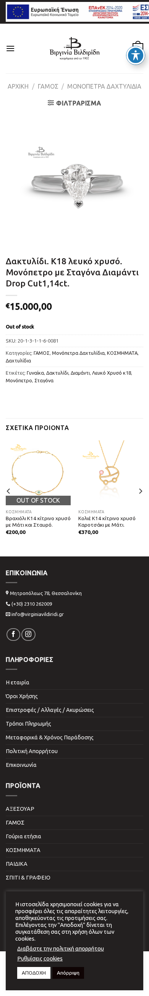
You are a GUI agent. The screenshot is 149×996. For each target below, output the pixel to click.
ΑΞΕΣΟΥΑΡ (20, 809)
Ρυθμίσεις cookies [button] (40, 958)
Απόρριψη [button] (68, 972)
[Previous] (9, 491)
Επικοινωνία (21, 765)
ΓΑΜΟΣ (48, 86)
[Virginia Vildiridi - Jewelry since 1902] (74, 48)
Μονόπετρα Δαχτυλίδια (104, 86)
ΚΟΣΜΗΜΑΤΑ (122, 353)
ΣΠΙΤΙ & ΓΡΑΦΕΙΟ (28, 878)
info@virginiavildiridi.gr (37, 614)
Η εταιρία (17, 682)
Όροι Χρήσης (22, 696)
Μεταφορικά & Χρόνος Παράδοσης (50, 737)
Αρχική (18, 86)
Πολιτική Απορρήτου (32, 751)
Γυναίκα (35, 372)
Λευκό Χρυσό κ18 (111, 372)
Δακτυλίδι (57, 372)
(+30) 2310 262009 (31, 603)
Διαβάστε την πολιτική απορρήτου (60, 948)
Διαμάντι (80, 372)
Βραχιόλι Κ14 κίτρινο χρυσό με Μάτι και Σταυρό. (38, 521)
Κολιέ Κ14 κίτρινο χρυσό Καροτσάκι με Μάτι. (107, 521)
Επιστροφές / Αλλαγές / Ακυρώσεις (50, 710)
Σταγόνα (43, 380)
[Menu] (10, 48)
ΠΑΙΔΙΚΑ (17, 864)
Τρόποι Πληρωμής (28, 724)
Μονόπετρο (19, 380)
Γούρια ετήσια (23, 836)
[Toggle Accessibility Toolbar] (135, 55)
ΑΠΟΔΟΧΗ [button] (34, 972)
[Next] (140, 491)
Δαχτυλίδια (18, 360)
